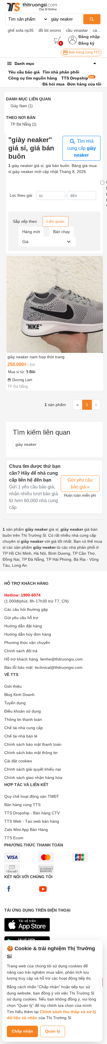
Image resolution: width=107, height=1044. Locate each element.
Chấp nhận (22, 1031)
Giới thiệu (13, 686)
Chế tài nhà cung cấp (23, 727)
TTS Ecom (13, 838)
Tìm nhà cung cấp (81, 148)
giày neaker (26, 444)
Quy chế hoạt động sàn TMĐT (31, 796)
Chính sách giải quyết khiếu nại (32, 769)
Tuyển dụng (15, 703)
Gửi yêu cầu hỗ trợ (21, 617)
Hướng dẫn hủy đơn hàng (27, 634)
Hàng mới (31, 231)
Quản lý (52, 1031)
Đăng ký (86, 43)
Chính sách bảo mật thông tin (31, 752)
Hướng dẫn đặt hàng (23, 626)
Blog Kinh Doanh (19, 694)
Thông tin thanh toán (23, 719)
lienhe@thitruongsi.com (61, 659)
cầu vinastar (77, 30)
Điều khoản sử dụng (22, 711)
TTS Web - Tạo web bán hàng (31, 821)
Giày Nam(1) (22, 106)
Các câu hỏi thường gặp (26, 609)
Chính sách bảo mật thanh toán (32, 744)
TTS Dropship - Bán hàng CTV (32, 813)
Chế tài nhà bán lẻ (20, 736)
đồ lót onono (50, 30)
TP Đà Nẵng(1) (23, 124)
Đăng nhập (89, 36)
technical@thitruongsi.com (58, 667)
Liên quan (55, 221)
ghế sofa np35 (21, 30)
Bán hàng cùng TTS (84, 52)
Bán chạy (61, 231)
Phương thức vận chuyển (27, 642)
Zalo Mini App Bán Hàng (26, 829)
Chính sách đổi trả (20, 651)
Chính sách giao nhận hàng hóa (33, 777)
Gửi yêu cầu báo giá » (80, 483)
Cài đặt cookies (18, 761)
